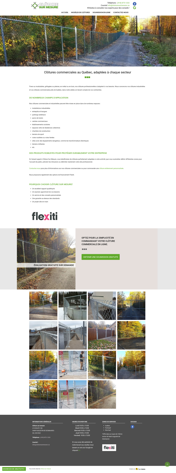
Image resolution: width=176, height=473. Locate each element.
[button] (80, 12)
